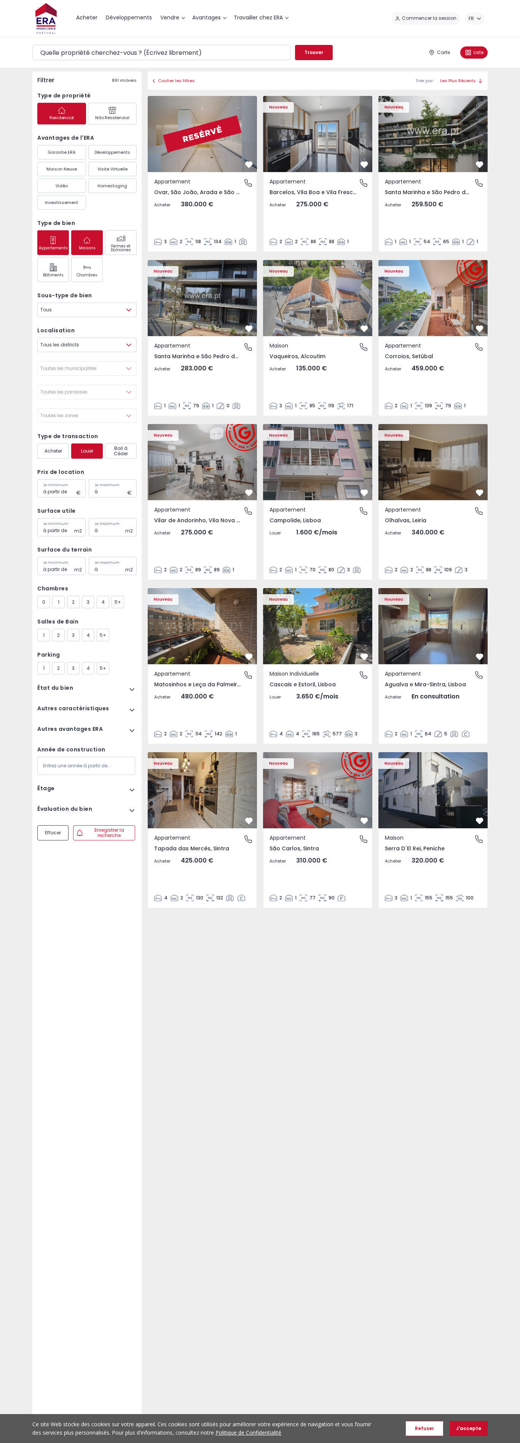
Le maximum (107, 485)
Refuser (424, 1428)
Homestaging (112, 186)
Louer (87, 451)
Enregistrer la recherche (109, 833)
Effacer (53, 832)
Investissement (61, 202)
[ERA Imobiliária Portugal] (46, 18)
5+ (118, 602)
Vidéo (62, 186)
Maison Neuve (61, 169)
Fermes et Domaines (121, 248)
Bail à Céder (121, 451)
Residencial (61, 118)
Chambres (87, 275)
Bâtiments (53, 275)
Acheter (53, 451)
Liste (478, 52)
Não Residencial (112, 118)
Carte (443, 52)
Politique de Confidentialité (248, 1432)
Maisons (87, 248)
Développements (112, 152)
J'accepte (468, 1428)
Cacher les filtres (176, 81)
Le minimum (55, 485)
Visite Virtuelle (112, 169)
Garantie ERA (61, 152)
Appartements (53, 248)
